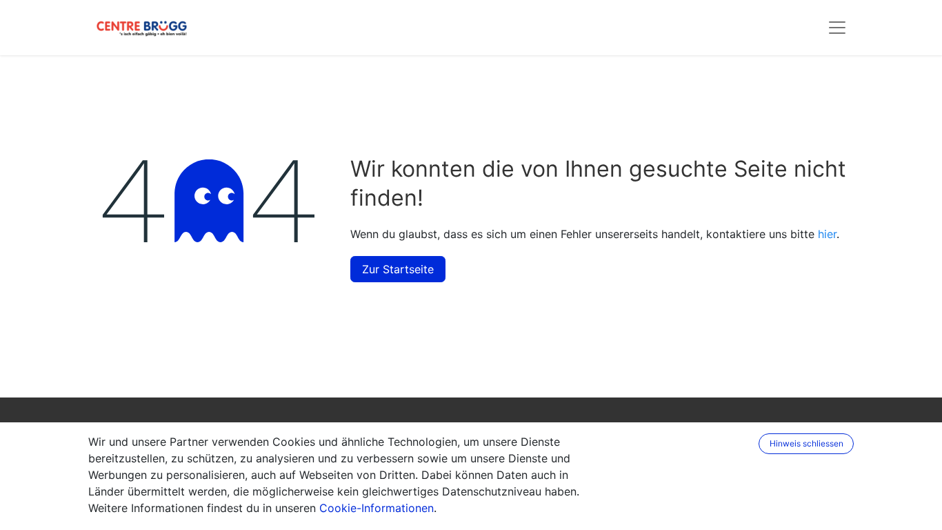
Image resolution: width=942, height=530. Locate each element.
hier (827, 234)
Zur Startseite (398, 269)
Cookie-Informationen (376, 508)
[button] (749, 443)
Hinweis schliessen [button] (806, 443)
